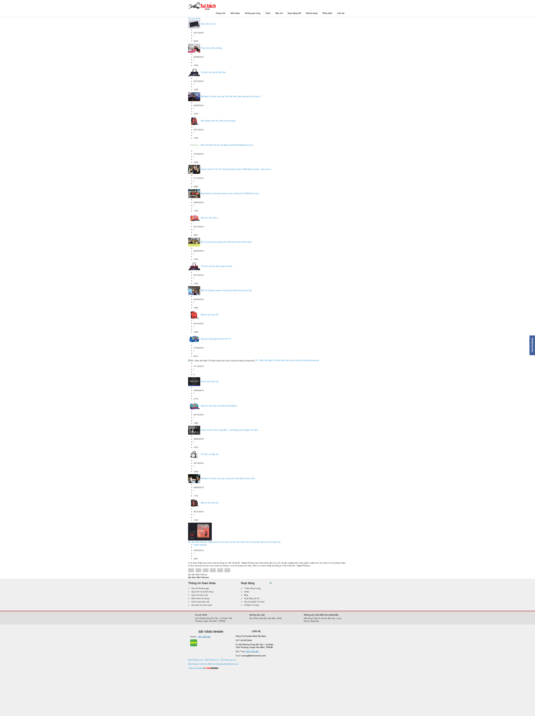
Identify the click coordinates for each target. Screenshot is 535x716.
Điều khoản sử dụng (200, 598)
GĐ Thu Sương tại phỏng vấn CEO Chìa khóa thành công (226, 241)
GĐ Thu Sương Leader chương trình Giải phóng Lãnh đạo (226, 290)
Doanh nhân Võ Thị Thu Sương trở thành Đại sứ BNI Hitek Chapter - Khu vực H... (236, 169)
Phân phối (327, 13)
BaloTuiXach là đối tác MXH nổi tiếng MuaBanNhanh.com (213, 664)
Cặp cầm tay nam (208, 23)
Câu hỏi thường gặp (200, 588)
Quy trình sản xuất (199, 595)
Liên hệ (340, 13)
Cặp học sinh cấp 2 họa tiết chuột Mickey (219, 405)
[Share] (191, 570)
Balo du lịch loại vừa (209, 502)
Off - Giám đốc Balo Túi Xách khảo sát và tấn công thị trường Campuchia (287, 360)
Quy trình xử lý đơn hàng (202, 591)
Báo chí (279, 13)
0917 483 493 (204, 636)
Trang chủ (220, 13)
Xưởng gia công (252, 13)
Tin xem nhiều (194, 18)
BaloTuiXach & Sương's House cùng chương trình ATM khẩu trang (230, 193)
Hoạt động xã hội (251, 598)
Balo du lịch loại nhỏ (209, 314)
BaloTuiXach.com (195, 659)
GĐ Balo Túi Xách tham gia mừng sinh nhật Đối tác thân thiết (227, 478)
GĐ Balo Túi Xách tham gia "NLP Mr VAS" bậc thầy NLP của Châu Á (231, 96)
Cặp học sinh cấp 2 (209, 217)
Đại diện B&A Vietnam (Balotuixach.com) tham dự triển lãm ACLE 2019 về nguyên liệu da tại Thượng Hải (234, 541)
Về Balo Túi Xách (251, 605)
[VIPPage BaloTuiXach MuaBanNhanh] (193, 642)
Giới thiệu (235, 13)
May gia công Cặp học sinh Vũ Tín (216, 338)
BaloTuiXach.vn (212, 659)
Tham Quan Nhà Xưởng (211, 48)
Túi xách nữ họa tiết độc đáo (213, 72)
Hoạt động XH (294, 13)
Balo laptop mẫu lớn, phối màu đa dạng (218, 120)
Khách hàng (312, 13)
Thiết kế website (195, 668)
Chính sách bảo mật (210, 381)
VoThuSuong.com (228, 659)
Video (246, 591)
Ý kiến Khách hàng (252, 588)
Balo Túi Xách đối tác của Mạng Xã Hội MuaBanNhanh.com (227, 144)
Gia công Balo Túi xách (254, 601)
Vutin (267, 13)
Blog (246, 595)
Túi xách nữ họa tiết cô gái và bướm (216, 266)
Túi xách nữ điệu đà (209, 454)
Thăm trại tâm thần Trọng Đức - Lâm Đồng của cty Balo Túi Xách (229, 429)
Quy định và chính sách (201, 605)
